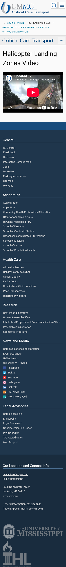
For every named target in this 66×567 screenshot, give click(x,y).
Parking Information (14, 176)
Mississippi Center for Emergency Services (25, 27)
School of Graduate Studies (18, 231)
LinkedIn (11, 387)
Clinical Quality (11, 276)
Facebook (12, 367)
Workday (8, 185)
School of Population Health (19, 250)
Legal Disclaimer (12, 423)
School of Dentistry (14, 226)
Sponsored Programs (15, 332)
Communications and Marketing (21, 349)
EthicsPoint (9, 418)
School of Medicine (13, 240)
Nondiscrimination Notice (17, 428)
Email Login (9, 152)
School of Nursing (13, 245)
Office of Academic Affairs (18, 217)
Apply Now (9, 207)
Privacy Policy (11, 432)
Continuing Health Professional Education (27, 212)
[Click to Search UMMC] (54, 5)
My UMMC (9, 171)
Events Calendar (12, 353)
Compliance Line (12, 414)
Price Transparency (14, 291)
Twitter (11, 372)
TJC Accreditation (13, 437)
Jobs (6, 166)
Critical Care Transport (30, 12)
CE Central (9, 148)
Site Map (8, 181)
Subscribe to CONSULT (16, 363)
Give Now (8, 157)
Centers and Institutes (15, 313)
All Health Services (13, 267)
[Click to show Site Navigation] (61, 5)
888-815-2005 (36, 508)
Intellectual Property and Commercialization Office (31, 322)
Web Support (10, 442)
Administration (15, 23)
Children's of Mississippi (16, 272)
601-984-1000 (34, 504)
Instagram (13, 382)
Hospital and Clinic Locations (19, 286)
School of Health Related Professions (24, 236)
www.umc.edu (10, 496)
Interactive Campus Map (17, 162)
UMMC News (10, 358)
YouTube (12, 377)
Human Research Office (16, 317)
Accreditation (10, 202)
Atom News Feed (16, 396)
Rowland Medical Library (17, 222)
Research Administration (17, 327)
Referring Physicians (14, 296)
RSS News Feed (15, 392)
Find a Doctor (10, 281)
